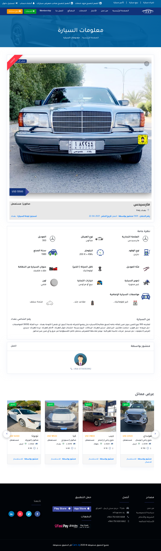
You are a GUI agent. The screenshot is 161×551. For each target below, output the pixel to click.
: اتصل (122, 216)
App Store (80, 509)
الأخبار (94, 11)
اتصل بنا (59, 11)
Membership (45, 11)
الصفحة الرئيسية (120, 11)
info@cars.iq (119, 513)
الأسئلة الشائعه (146, 522)
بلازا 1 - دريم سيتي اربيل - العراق (110, 508)
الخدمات (83, 11)
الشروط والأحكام (146, 517)
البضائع (71, 11)
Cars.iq (76, 545)
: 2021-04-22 (100, 216)
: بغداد (24, 216)
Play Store (60, 509)
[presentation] (155, 434)
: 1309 (142, 216)
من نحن (104, 11)
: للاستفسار (139, 459)
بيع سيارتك (14, 11)
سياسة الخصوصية (145, 513)
